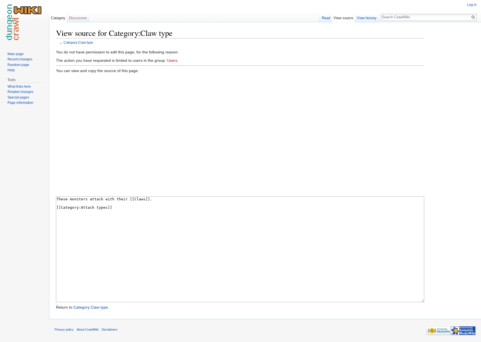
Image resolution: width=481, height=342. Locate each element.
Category (58, 18)
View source (343, 18)
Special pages (18, 97)
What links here (19, 86)
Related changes (20, 92)
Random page (18, 65)
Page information (20, 103)
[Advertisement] (452, 111)
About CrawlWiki (88, 329)
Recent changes (20, 59)
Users (172, 60)
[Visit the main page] (24, 22)
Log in (472, 5)
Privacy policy (64, 329)
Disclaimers (109, 329)
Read (326, 18)
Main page (16, 54)
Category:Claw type (78, 42)
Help (11, 70)
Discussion (78, 18)
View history (367, 18)
